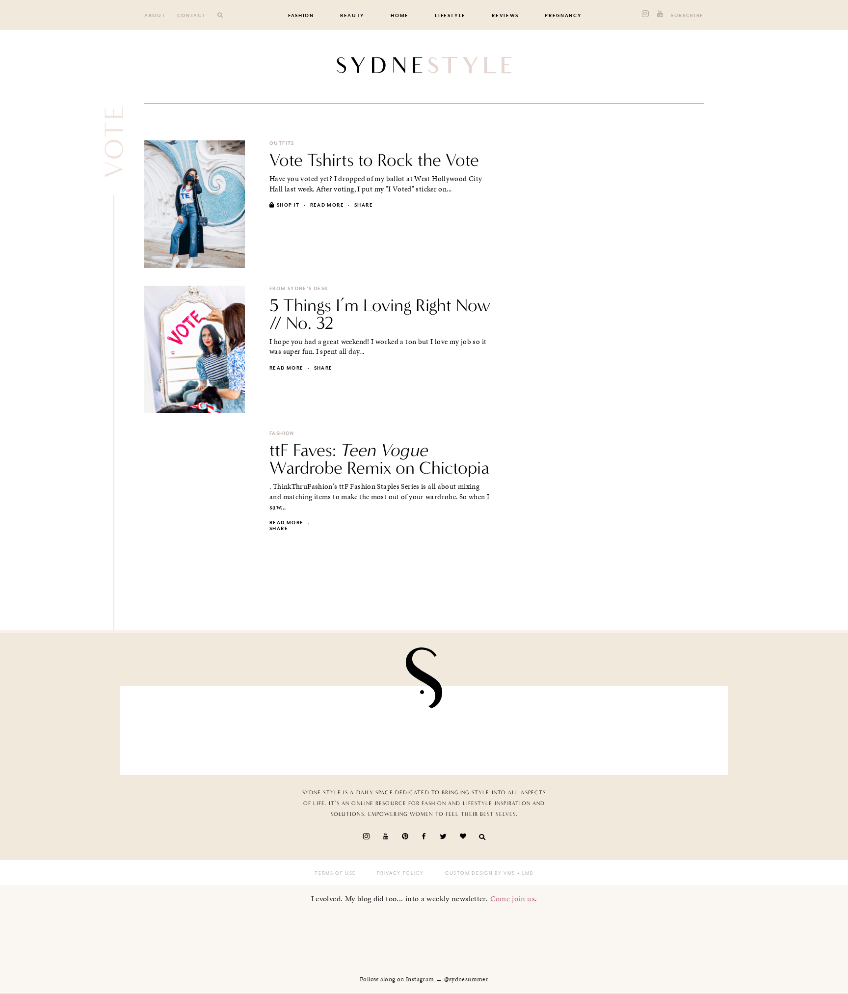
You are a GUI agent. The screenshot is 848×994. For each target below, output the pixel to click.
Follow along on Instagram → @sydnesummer (424, 979)
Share (363, 205)
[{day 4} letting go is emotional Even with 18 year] (276, 728)
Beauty (352, 16)
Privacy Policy (400, 873)
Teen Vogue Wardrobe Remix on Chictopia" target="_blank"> (371, 541)
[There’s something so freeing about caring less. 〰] (374, 728)
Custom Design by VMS (480, 873)
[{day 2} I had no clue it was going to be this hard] (671, 728)
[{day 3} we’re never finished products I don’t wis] (473, 728)
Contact (191, 16)
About (154, 16)
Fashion (301, 16)
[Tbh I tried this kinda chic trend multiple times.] (573, 728)
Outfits (281, 143)
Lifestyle (450, 16)
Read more (327, 205)
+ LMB (524, 873)
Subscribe (687, 16)
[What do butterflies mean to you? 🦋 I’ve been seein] (177, 728)
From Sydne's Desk (298, 289)
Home (400, 16)
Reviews (505, 16)
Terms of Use (335, 873)
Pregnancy (563, 16)
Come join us (512, 898)
